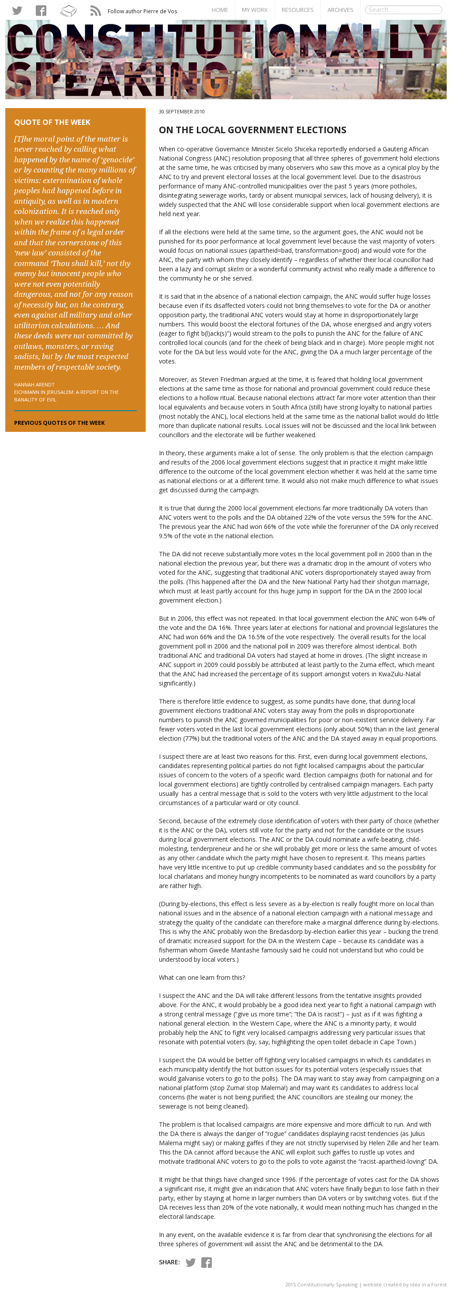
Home (220, 10)
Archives (341, 10)
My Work (255, 10)
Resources (298, 10)
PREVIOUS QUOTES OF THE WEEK (59, 423)
